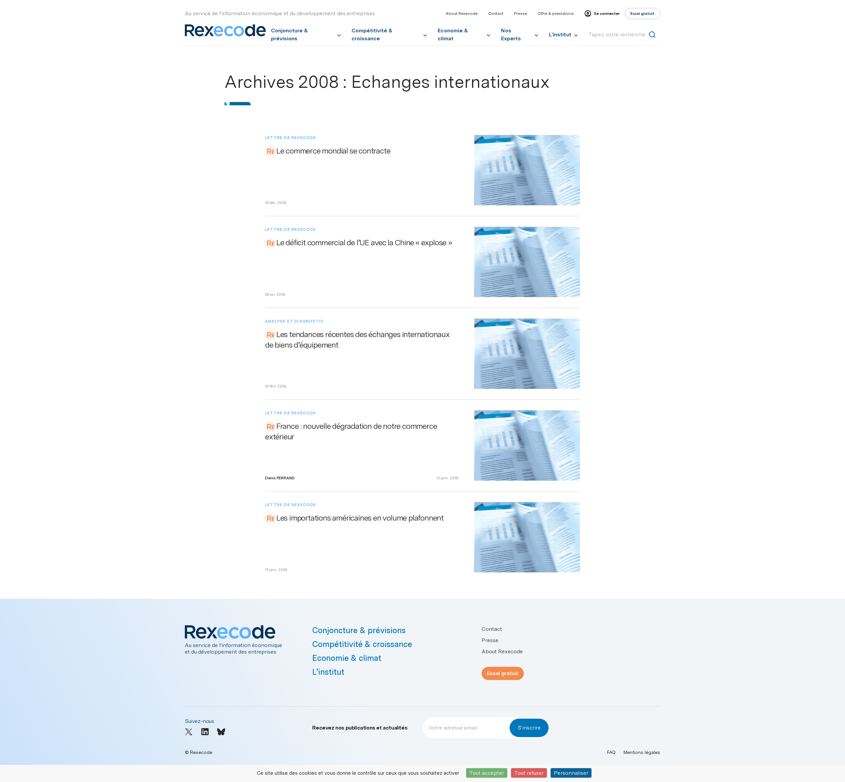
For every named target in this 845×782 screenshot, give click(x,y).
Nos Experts (511, 34)
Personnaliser (571, 773)
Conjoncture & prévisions (289, 34)
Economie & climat (453, 34)
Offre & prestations (556, 13)
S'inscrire (529, 728)
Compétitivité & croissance (372, 34)
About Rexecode (462, 13)
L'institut (560, 34)
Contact (495, 13)
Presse (520, 13)
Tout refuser (529, 773)
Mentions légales (642, 752)
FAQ (611, 752)
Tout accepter (486, 773)
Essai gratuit (503, 673)
